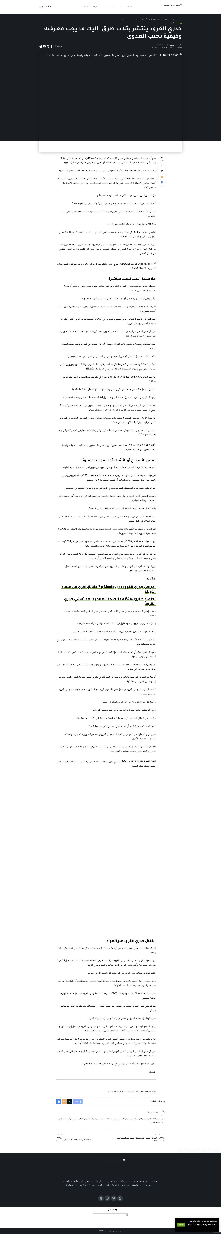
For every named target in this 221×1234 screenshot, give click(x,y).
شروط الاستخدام (194, 1224)
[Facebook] (120, 1198)
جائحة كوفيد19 (121, 1091)
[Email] (44, 46)
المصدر (152, 1072)
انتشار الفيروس (132, 1091)
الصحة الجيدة (175, 23)
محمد (172, 45)
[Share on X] (47, 46)
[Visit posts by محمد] (162, 1113)
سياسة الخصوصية (209, 1224)
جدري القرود (112, 1091)
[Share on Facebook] (51, 46)
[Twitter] (114, 1198)
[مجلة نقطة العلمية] (172, 7)
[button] (181, 1225)
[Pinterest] (101, 1198)
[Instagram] (107, 1198)
